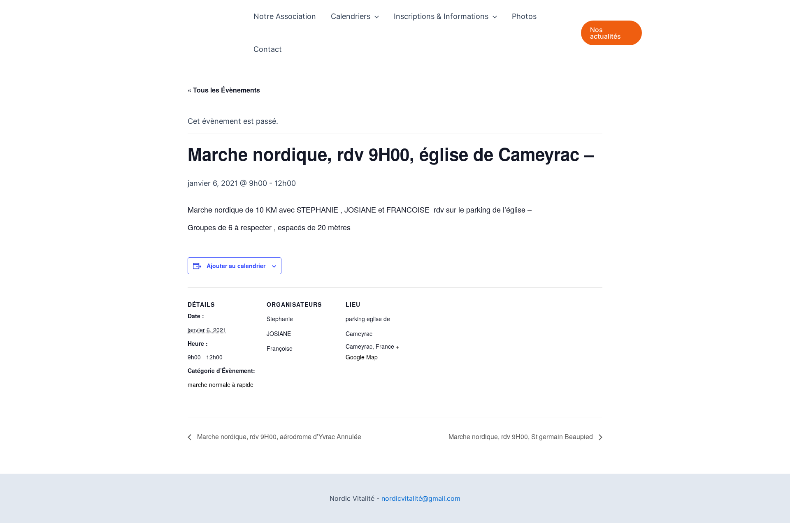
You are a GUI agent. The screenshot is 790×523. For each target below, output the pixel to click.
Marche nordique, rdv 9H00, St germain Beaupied (521, 436)
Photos (524, 16)
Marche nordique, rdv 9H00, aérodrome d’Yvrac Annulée (278, 436)
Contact (267, 49)
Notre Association (284, 16)
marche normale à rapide (220, 384)
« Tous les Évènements (224, 90)
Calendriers (350, 16)
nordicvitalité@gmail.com (420, 498)
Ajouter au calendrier (236, 266)
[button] (374, 16)
